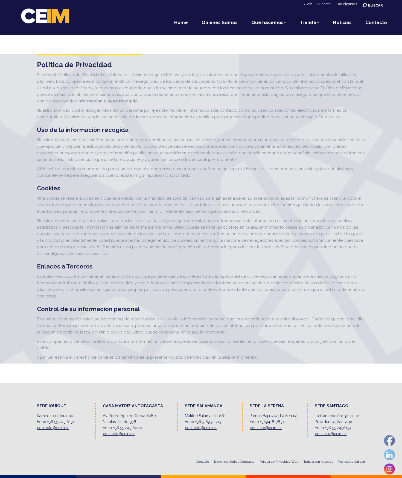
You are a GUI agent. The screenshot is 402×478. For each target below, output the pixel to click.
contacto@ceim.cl (53, 428)
